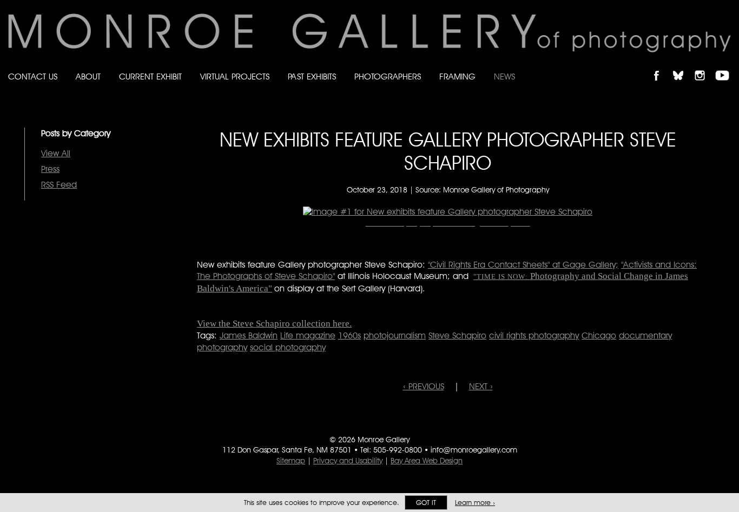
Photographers (387, 76)
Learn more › (475, 502)
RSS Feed (59, 184)
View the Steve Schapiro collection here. (274, 323)
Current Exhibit (150, 76)
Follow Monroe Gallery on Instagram (704, 66)
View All (55, 153)
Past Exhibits (312, 76)
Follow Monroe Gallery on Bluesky (683, 66)
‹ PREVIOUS (423, 386)
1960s (349, 335)
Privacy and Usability (347, 460)
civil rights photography (534, 335)
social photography (288, 347)
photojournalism (395, 335)
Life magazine (307, 335)
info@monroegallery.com (474, 449)
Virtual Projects (234, 76)
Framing (457, 76)
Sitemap (290, 460)
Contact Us (32, 76)
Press (50, 169)
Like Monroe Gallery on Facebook (661, 66)
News (504, 76)
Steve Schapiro (457, 335)
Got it (426, 502)
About (88, 76)
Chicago (599, 335)
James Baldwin (249, 335)
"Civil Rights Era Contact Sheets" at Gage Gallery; (523, 265)
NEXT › (481, 386)
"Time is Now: (500, 276)
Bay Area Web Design (427, 460)
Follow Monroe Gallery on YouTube (726, 66)
